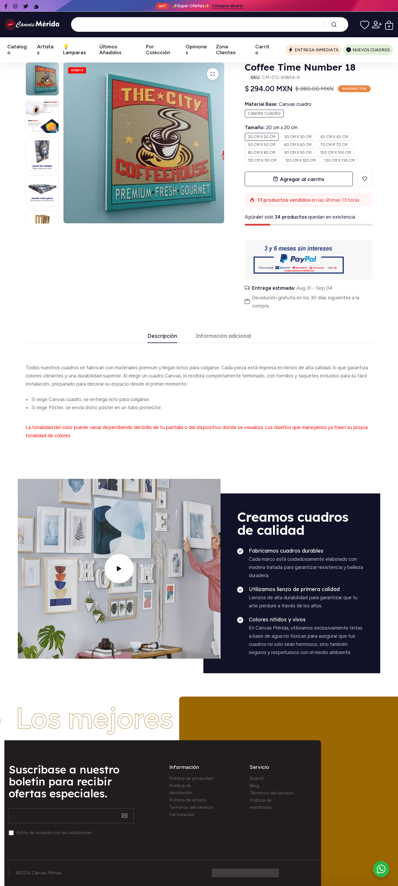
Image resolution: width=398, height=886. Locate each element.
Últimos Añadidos (110, 49)
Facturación (181, 814)
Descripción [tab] (162, 336)
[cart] (389, 24)
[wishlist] (364, 24)
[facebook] (5, 6)
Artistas (45, 49)
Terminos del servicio (191, 807)
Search (257, 778)
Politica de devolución (180, 789)
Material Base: (278, 104)
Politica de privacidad (191, 778)
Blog (254, 785)
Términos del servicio (271, 793)
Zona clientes (225, 49)
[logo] (33, 24)
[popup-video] (119, 568)
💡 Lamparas (74, 49)
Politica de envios (187, 800)
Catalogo (17, 49)
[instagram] (15, 6)
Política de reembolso (261, 803)
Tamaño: (271, 127)
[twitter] (25, 6)
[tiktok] (36, 6)
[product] (213, 74)
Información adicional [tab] (223, 336)
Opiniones (196, 49)
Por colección (158, 49)
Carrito (262, 49)
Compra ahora (227, 5)
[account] (377, 24)
